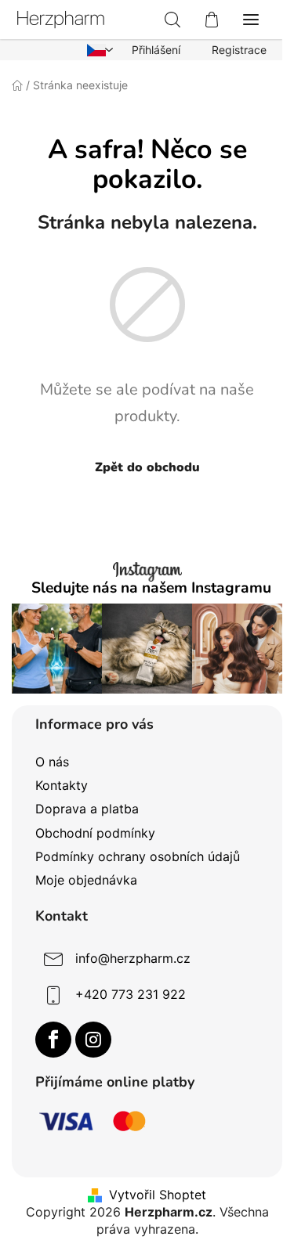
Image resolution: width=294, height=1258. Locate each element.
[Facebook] (53, 1040)
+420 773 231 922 (130, 994)
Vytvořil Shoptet (157, 1194)
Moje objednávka (86, 880)
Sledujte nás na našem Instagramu (151, 588)
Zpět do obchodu (147, 467)
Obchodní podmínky (95, 833)
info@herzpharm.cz (133, 958)
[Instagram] (93, 1040)
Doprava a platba (87, 808)
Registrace (239, 49)
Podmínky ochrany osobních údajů (137, 856)
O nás (52, 762)
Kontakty (61, 785)
